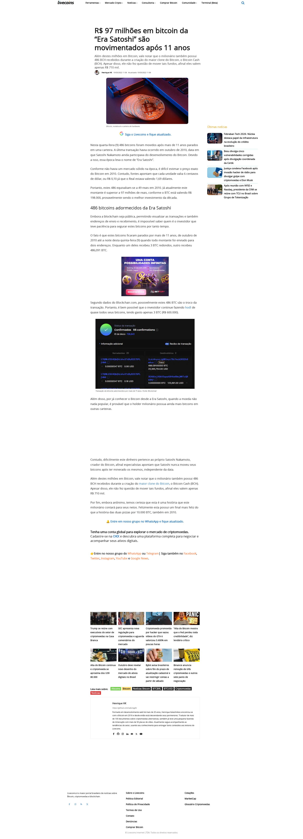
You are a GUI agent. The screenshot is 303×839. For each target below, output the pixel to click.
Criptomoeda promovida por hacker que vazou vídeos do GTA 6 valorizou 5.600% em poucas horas (159, 636)
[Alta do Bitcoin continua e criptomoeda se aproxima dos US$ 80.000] (103, 655)
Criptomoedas (183, 688)
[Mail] (132, 733)
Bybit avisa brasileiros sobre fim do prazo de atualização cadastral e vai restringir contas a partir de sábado (158, 673)
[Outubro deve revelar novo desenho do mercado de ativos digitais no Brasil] (131, 655)
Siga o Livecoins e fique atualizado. (148, 134)
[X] (136, 733)
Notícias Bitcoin (141, 688)
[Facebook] (113, 733)
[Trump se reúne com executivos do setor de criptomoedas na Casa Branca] (103, 618)
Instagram (107, 558)
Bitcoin (126, 688)
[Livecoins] (65, 3)
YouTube (122, 558)
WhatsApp (134, 553)
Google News (139, 558)
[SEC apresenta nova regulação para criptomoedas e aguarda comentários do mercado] (131, 618)
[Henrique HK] (98, 72)
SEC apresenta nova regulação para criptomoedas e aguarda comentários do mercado (131, 636)
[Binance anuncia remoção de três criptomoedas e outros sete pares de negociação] (187, 655)
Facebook (190, 553)
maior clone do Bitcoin (154, 483)
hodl (188, 307)
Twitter (95, 558)
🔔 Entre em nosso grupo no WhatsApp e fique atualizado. (145, 521)
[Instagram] (123, 733)
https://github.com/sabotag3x (124, 708)
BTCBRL (157, 688)
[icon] (243, 3)
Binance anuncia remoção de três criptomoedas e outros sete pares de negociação (185, 673)
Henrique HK (107, 72)
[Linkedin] (127, 733)
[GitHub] (118, 733)
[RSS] (81, 804)
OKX (116, 536)
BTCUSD (168, 688)
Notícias (95, 692)
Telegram (152, 553)
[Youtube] (141, 733)
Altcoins (115, 688)
